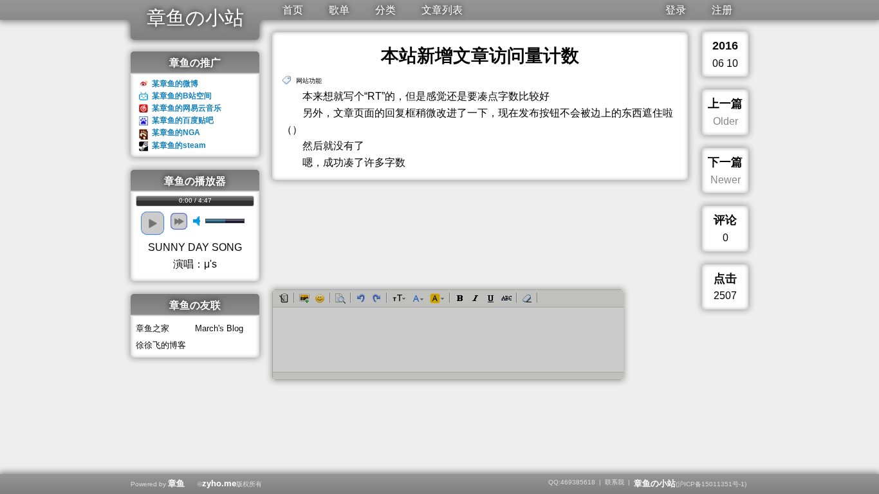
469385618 (577, 482)
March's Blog (219, 328)
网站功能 (309, 80)
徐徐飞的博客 (161, 345)
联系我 (614, 482)
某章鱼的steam (179, 145)
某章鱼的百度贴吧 (183, 120)
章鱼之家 (152, 328)
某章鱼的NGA (176, 132)
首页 (292, 10)
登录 (675, 10)
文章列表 (442, 10)
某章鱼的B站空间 (182, 95)
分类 (385, 10)
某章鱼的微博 (175, 83)
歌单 (339, 10)
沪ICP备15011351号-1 (711, 484)
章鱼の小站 (195, 17)
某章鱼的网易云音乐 (186, 108)
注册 (722, 10)
